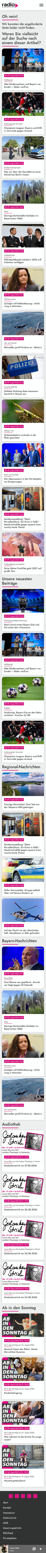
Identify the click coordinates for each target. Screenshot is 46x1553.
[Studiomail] (29, 1496)
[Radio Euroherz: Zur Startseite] (20, 5)
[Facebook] (17, 1496)
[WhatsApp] (11, 1496)
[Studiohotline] (35, 1496)
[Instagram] (23, 1496)
